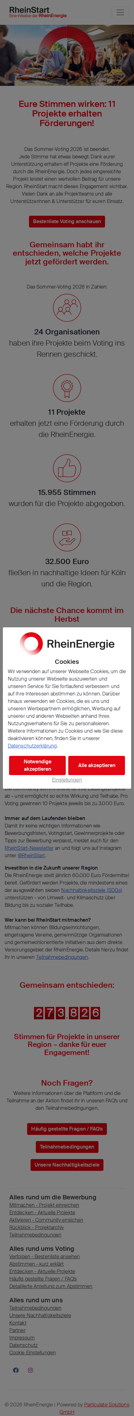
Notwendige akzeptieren (37, 765)
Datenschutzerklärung (32, 746)
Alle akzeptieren (96, 765)
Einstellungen (67, 780)
